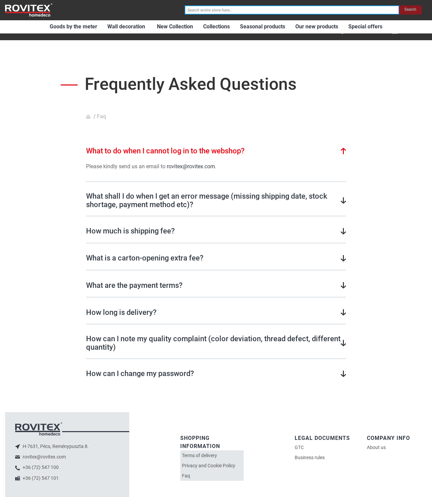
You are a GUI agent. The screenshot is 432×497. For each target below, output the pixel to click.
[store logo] (28, 10)
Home (89, 117)
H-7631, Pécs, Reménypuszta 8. (55, 446)
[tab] (216, 150)
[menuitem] (73, 26)
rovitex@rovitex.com (191, 166)
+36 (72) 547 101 (40, 478)
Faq (186, 475)
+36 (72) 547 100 (40, 467)
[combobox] (292, 10)
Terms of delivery (199, 455)
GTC (299, 447)
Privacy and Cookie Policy (208, 465)
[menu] (333, 30)
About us (376, 447)
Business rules (310, 457)
